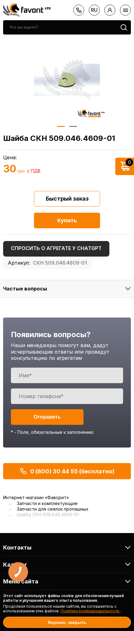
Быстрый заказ (67, 198)
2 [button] (73, 126)
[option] (67, 79)
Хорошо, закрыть (67, 622)
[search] (124, 27)
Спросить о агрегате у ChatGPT (56, 248)
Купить (67, 220)
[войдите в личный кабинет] (109, 10)
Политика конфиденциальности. (90, 611)
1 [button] (61, 126)
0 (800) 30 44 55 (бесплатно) (72, 471)
